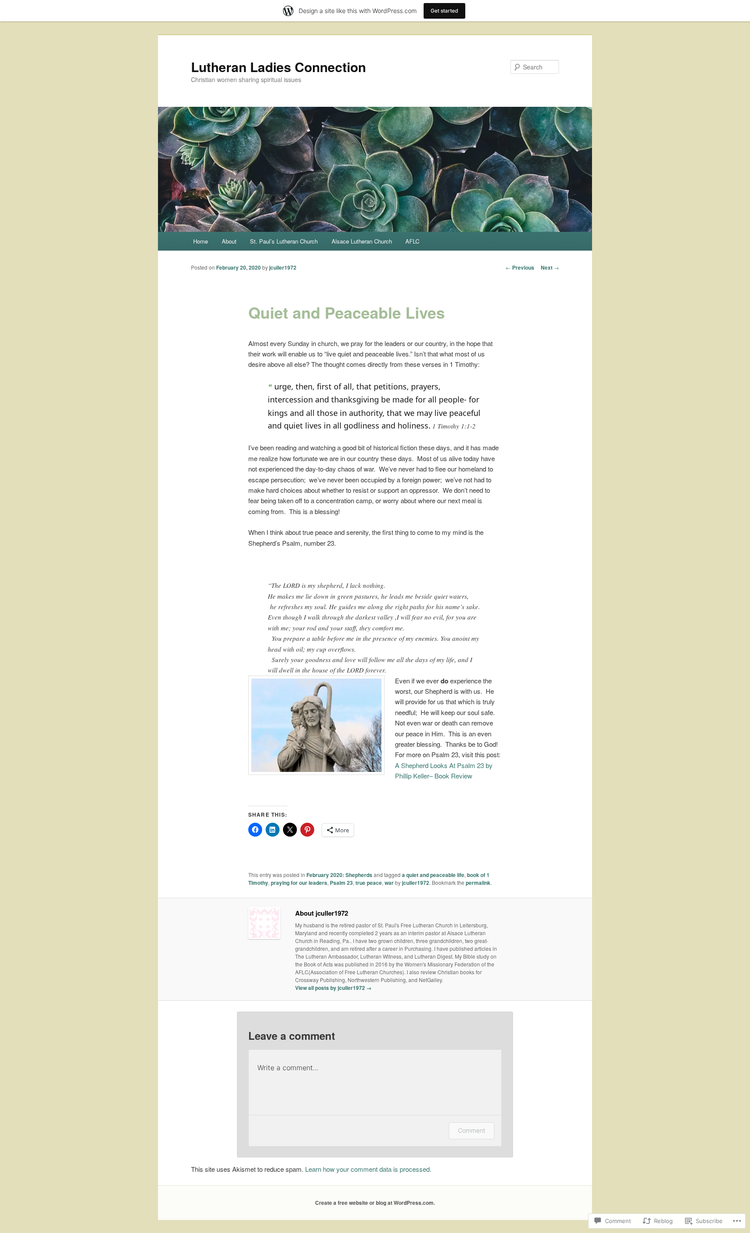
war (389, 883)
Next (550, 267)
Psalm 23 (341, 883)
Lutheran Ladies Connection (278, 66)
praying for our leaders (299, 883)
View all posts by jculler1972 (333, 988)
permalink (478, 883)
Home (200, 241)
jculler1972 (282, 267)
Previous (520, 267)
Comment (471, 1130)
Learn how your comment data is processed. (368, 1169)
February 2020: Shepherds (339, 875)
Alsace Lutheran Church (362, 241)
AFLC (412, 241)
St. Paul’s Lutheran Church (284, 241)
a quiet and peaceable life (433, 875)
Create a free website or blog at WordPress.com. (375, 1203)
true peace (368, 883)
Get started (444, 10)
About (229, 241)
